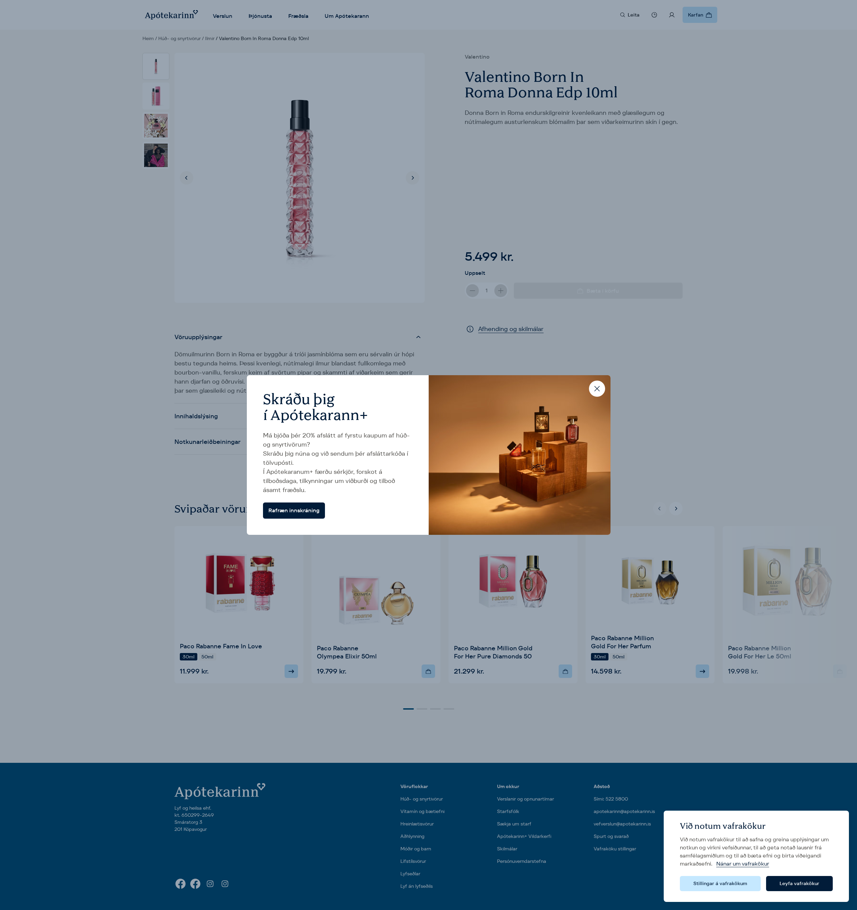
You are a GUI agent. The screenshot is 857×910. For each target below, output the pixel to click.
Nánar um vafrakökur (742, 863)
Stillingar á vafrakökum (720, 883)
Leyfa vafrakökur (799, 883)
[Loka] (597, 389)
